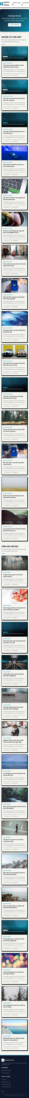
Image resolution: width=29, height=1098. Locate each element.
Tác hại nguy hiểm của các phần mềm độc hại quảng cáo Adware (14, 608)
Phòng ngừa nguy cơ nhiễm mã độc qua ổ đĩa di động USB (13, 940)
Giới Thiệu (3, 1079)
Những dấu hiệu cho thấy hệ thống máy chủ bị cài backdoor (13, 1039)
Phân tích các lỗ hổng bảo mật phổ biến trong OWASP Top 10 (13, 231)
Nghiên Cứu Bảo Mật (16, 3)
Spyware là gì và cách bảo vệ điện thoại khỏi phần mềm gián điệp (13, 741)
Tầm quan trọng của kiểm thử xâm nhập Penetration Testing (13, 66)
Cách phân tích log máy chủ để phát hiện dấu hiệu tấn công (14, 364)
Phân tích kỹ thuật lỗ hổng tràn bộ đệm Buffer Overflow (13, 496)
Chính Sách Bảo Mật (6, 1082)
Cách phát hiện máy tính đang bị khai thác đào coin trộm (14, 642)
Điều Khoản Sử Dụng (6, 1084)
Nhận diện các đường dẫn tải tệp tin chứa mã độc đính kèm (14, 873)
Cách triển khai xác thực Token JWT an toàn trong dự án (14, 430)
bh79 (2, 1091)
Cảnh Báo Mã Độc (25, 3)
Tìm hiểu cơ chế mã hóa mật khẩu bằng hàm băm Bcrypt (13, 397)
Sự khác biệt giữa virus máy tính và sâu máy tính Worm (13, 973)
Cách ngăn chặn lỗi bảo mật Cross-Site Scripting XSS (13, 165)
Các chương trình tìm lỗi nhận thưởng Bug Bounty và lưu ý (14, 529)
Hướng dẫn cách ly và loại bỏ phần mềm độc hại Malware (13, 675)
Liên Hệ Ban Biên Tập (6, 1086)
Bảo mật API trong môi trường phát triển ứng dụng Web (13, 298)
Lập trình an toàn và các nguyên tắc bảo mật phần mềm (14, 198)
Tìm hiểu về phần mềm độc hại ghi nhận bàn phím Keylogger (13, 708)
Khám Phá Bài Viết (14, 24)
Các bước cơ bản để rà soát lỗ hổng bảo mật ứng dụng (14, 99)
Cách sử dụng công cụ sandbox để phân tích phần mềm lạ (13, 906)
